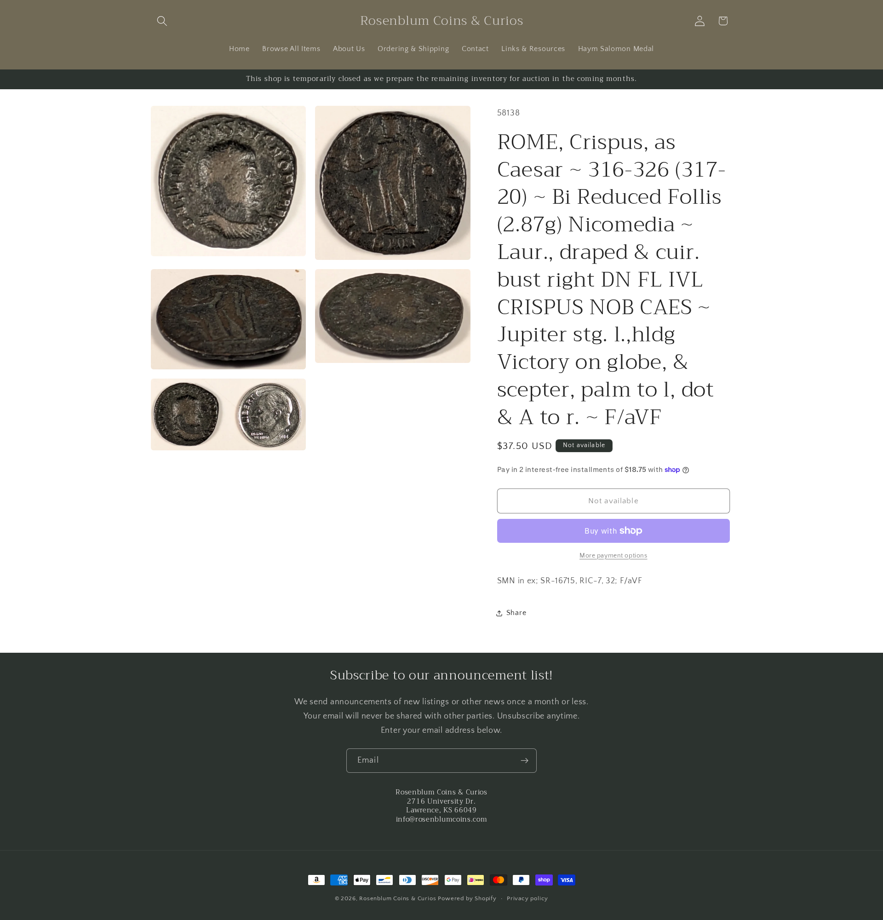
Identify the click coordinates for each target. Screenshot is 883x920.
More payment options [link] (613, 555)
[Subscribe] (524, 760)
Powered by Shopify (467, 898)
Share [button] (516, 613)
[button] (162, 21)
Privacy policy (527, 898)
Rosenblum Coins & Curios (397, 898)
